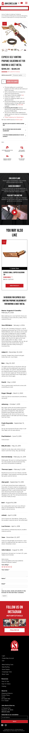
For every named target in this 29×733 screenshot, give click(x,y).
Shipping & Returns (7, 693)
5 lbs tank (20, 104)
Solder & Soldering (10, 14)
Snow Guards (6, 669)
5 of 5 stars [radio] (11, 567)
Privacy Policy (6, 695)
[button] (26, 3)
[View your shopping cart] (19, 2)
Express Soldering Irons (10, 15)
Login (3, 655)
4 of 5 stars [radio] (9, 567)
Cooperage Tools (7, 671)
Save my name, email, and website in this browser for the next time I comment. (14, 591)
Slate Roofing (6, 667)
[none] (25, 124)
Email (3, 584)
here (22, 95)
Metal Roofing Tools (7, 664)
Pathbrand (22, 730)
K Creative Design (14, 730)
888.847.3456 (6, 711)
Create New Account (8, 658)
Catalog (4, 686)
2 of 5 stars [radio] (5, 567)
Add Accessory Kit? (7, 75)
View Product (14, 285)
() (12, 277)
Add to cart (12, 81)
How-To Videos (6, 683)
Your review (5, 569)
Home (3, 14)
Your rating (5, 564)
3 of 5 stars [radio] (7, 567)
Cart (3, 660)
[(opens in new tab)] (14, 622)
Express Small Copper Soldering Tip (14, 273)
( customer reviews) (14, 71)
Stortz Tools (5, 674)
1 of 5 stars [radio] (2, 567)
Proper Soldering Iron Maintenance (14, 117)
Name (4, 578)
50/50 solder (19, 119)
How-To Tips (5, 681)
